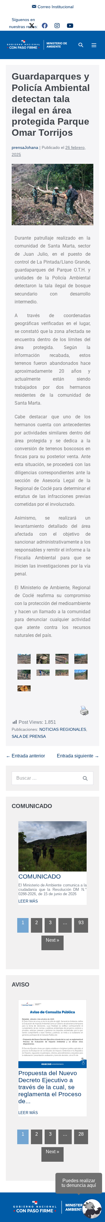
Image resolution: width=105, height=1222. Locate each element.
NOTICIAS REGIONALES (62, 729)
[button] (80, 45)
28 (81, 1134)
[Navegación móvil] (94, 45)
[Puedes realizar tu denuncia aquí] (92, 1209)
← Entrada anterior (25, 755)
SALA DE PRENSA (29, 736)
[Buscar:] (52, 778)
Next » (52, 940)
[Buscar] (85, 778)
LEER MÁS (28, 901)
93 (81, 922)
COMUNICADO (39, 876)
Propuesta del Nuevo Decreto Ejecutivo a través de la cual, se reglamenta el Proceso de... (49, 1087)
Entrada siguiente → (78, 755)
